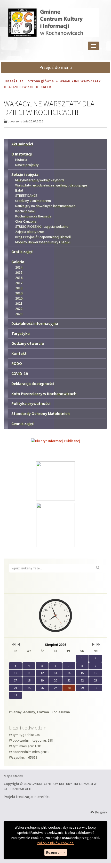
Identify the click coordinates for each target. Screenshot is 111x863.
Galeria (17, 261)
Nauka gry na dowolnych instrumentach (45, 205)
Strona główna (41, 81)
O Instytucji (21, 153)
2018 (18, 288)
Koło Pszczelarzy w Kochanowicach (43, 393)
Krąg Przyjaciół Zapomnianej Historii (43, 236)
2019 (18, 293)
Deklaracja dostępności (32, 383)
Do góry (100, 812)
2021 (18, 303)
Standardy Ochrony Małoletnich (40, 413)
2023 (18, 313)
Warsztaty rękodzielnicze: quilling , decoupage (51, 185)
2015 (18, 272)
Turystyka (20, 333)
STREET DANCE (26, 195)
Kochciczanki (25, 211)
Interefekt (42, 796)
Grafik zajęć (22, 251)
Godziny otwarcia (27, 343)
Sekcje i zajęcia (24, 174)
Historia (21, 159)
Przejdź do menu (55, 67)
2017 (18, 282)
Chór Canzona (25, 221)
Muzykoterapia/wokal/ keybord (39, 180)
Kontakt (19, 353)
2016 (18, 277)
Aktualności (22, 143)
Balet (19, 190)
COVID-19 (19, 373)
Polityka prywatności (30, 403)
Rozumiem (55, 852)
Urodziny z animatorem (33, 200)
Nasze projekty (27, 164)
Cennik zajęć (22, 423)
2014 (18, 267)
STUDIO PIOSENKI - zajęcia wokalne (41, 226)
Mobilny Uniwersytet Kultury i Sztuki (42, 242)
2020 (18, 298)
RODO (16, 363)
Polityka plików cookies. (55, 843)
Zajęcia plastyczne (29, 231)
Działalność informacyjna (34, 323)
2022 (18, 308)
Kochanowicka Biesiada (33, 216)
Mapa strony (13, 776)
